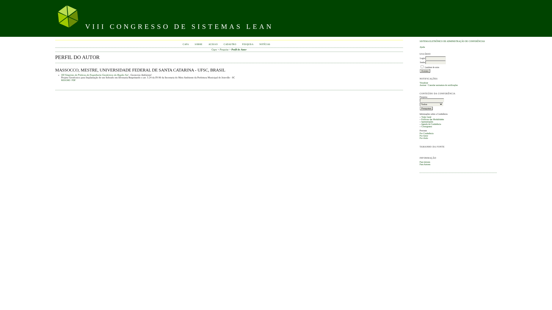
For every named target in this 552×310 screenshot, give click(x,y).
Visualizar (424, 83)
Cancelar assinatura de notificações (443, 85)
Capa (186, 44)
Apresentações (427, 122)
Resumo (65, 80)
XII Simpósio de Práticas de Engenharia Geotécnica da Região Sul (94, 75)
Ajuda (422, 47)
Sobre (198, 44)
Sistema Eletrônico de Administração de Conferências (452, 41)
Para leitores (425, 162)
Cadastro (230, 44)
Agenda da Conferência (431, 124)
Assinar (423, 85)
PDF (74, 80)
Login (422, 58)
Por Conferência (426, 133)
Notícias (264, 44)
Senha (422, 62)
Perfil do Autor (238, 49)
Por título (424, 138)
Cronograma (426, 126)
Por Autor (424, 136)
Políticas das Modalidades (432, 119)
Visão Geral (426, 117)
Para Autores (425, 164)
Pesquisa (247, 44)
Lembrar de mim (432, 67)
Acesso (213, 44)
